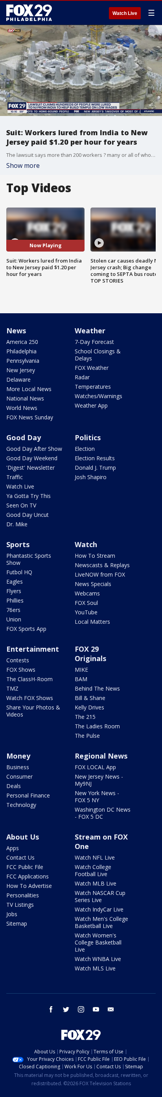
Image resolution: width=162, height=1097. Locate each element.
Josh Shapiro (91, 477)
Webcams (87, 593)
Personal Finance (28, 795)
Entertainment (32, 649)
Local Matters (92, 621)
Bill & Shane (90, 698)
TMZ (12, 688)
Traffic (14, 477)
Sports (17, 544)
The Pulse (87, 735)
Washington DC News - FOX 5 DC (103, 813)
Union (13, 619)
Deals (13, 786)
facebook (51, 1009)
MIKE (81, 669)
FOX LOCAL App (95, 767)
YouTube (86, 612)
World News (21, 408)
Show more (23, 165)
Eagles (14, 581)
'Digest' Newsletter (30, 467)
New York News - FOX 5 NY (97, 796)
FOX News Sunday (29, 417)
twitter (66, 1009)
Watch (86, 544)
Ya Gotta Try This (28, 496)
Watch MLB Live (95, 883)
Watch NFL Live (95, 857)
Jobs (11, 914)
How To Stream (95, 555)
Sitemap (16, 923)
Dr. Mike (17, 524)
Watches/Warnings (98, 396)
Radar (82, 377)
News (16, 330)
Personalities (22, 895)
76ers (13, 610)
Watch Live (124, 13)
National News (25, 398)
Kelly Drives (89, 707)
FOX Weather (92, 367)
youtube (96, 1009)
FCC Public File (24, 867)
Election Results (95, 458)
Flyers (13, 591)
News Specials (93, 584)
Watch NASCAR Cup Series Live (100, 896)
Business (17, 767)
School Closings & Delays (98, 354)
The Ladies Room (97, 726)
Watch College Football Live (93, 870)
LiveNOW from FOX (100, 574)
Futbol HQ (19, 572)
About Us (22, 837)
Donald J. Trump (95, 467)
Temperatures (93, 386)
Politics (88, 437)
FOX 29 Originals (90, 653)
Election (85, 448)
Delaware (18, 379)
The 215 (85, 716)
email (111, 1009)
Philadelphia (21, 351)
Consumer (19, 776)
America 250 (22, 341)
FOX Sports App (26, 628)
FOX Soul (86, 602)
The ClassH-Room (29, 679)
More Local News (29, 389)
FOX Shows (20, 669)
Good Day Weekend (31, 458)
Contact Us (20, 857)
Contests (17, 660)
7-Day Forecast (94, 341)
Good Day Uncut (27, 514)
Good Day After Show (34, 448)
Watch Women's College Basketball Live (98, 942)
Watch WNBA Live (98, 959)
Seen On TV (21, 505)
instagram (81, 1009)
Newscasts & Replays (102, 565)
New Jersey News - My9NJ (99, 780)
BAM (81, 679)
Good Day (23, 437)
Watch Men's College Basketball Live (101, 922)
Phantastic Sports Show (28, 559)
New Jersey (20, 370)
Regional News (101, 756)
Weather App (91, 405)
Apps (12, 848)
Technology (21, 805)
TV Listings (20, 904)
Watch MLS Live (95, 968)
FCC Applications (27, 876)
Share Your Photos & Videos (33, 711)
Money (18, 756)
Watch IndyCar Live (99, 909)
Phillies (15, 600)
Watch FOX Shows (29, 698)
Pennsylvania (22, 360)
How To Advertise (29, 885)
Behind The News (97, 688)
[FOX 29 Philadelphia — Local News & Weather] (29, 12)
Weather (90, 330)
